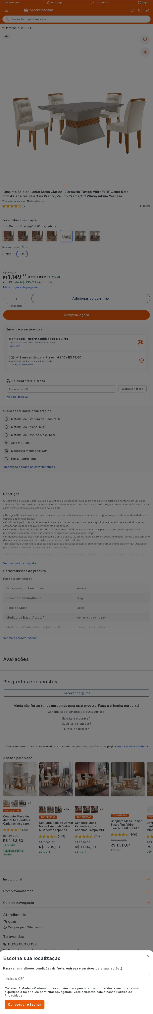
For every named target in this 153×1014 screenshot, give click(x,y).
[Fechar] (148, 956)
